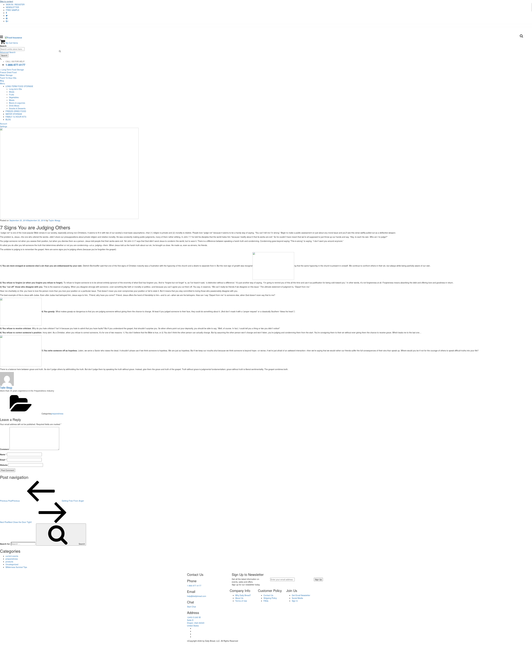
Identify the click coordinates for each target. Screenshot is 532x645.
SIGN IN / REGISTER (15, 4)
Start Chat (191, 606)
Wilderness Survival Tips (16, 567)
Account (3, 123)
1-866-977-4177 (15, 65)
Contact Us (268, 595)
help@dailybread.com (196, 596)
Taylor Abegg (54, 220)
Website (4, 465)
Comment (4, 449)
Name (3, 454)
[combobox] (12, 49)
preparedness (57, 413)
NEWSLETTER (12, 7)
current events (12, 556)
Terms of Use (241, 600)
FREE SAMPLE (12, 10)
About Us (239, 598)
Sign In (295, 600)
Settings (3, 126)
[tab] (266, 83)
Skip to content (6, 1)
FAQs (266, 600)
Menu (2, 83)
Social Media (297, 598)
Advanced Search (8, 52)
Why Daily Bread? (243, 595)
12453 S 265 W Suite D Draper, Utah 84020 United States (195, 621)
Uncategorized (12, 564)
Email (3, 459)
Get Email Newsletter (301, 595)
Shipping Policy (270, 598)
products (9, 561)
